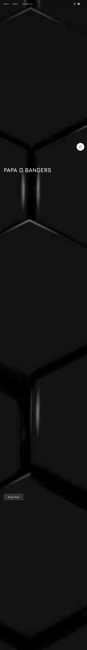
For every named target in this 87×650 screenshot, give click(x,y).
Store (6, 4)
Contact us (27, 4)
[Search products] (80, 147)
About (15, 4)
